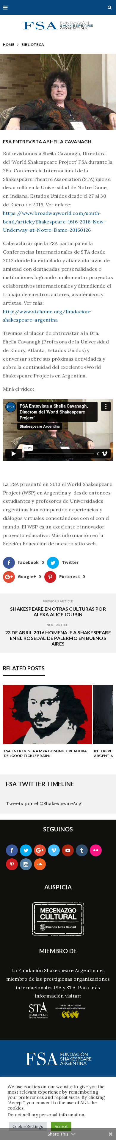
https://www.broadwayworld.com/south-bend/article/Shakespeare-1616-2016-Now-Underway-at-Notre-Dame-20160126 (54, 221)
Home (8, 44)
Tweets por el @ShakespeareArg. (44, 803)
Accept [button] (61, 1126)
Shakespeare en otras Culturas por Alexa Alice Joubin (58, 611)
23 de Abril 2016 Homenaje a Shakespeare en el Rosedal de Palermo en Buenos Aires (58, 638)
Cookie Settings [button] (27, 1126)
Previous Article (58, 601)
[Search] (110, 7)
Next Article (58, 625)
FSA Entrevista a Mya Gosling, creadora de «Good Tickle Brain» (45, 753)
